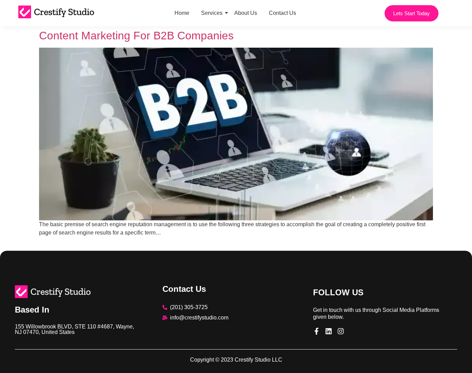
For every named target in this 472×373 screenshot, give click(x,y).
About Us (245, 13)
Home (181, 13)
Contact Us (282, 13)
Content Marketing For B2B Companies (136, 35)
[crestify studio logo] (53, 291)
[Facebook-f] (316, 331)
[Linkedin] (328, 331)
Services (212, 13)
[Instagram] (340, 331)
